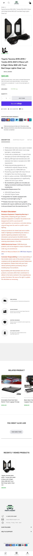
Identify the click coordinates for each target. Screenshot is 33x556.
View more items (16, 432)
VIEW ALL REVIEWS (8, 71)
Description (5, 140)
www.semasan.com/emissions (19, 239)
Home (2, 7)
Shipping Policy (18, 140)
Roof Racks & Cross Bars (8, 397)
